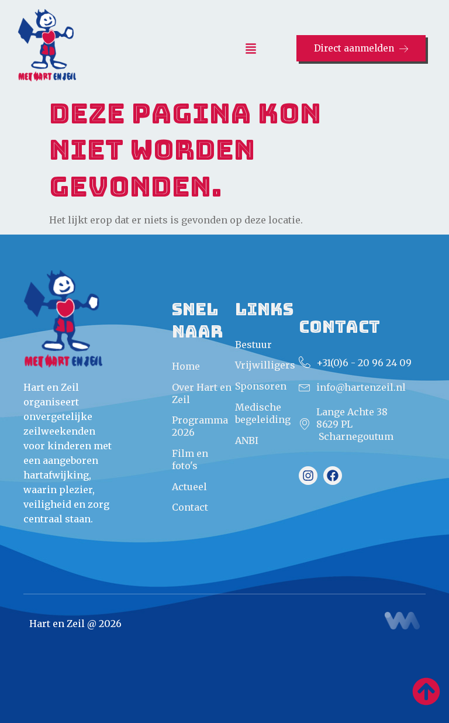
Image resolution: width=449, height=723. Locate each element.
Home (186, 366)
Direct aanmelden (354, 48)
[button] (251, 49)
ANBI (246, 440)
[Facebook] (332, 475)
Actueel (189, 487)
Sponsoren (260, 386)
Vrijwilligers (265, 365)
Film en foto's (190, 459)
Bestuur (253, 344)
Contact (190, 507)
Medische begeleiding (263, 413)
